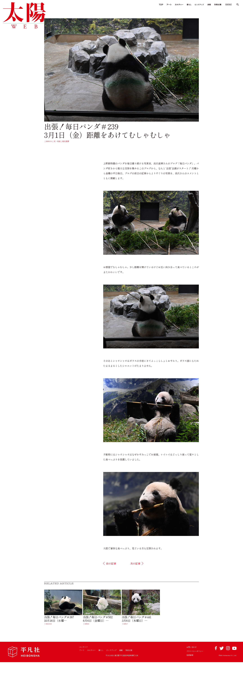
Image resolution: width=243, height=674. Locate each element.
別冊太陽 (128, 650)
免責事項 (189, 655)
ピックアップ (111, 650)
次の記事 (135, 563)
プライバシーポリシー (194, 651)
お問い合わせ (191, 647)
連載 (121, 650)
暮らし (101, 650)
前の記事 (111, 563)
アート (81, 650)
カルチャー (91, 650)
